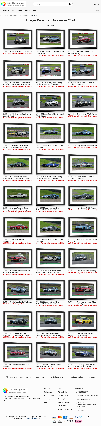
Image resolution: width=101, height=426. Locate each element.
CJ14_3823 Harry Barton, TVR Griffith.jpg (82, 208)
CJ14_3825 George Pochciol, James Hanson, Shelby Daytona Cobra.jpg (16, 209)
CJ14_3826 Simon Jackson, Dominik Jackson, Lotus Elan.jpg (81, 178)
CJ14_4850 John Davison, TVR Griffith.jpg (17, 51)
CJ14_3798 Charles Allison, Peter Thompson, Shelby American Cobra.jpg (49, 334)
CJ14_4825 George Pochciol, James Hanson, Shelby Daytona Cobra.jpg (16, 146)
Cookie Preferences (65, 409)
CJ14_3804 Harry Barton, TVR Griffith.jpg (82, 271)
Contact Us (79, 388)
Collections (6, 10)
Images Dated (13, 15)
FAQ (59, 388)
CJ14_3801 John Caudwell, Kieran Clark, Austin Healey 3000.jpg (82, 303)
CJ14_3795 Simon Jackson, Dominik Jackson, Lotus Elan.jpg (48, 366)
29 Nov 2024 (33, 15)
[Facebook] (88, 418)
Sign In (96, 10)
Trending (27, 10)
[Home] (13, 6)
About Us (47, 388)
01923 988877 (82, 392)
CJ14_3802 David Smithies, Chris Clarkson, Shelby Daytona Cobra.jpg (48, 303)
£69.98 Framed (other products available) (17, 53)
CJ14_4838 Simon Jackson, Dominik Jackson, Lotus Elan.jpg (81, 84)
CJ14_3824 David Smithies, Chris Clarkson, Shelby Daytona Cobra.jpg (48, 209)
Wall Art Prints (4, 15)
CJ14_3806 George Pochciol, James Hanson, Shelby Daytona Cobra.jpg (48, 272)
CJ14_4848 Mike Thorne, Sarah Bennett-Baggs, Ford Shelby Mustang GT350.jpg (17, 84)
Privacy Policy (63, 392)
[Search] (70, 4)
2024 (20, 15)
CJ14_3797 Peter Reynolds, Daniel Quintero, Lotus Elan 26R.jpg (80, 334)
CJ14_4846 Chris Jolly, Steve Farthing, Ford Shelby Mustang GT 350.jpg (49, 84)
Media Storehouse (32, 419)
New (34, 10)
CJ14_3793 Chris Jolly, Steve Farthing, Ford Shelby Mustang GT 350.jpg (81, 366)
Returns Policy (63, 395)
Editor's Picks (17, 10)
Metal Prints (62, 406)
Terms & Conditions (64, 402)
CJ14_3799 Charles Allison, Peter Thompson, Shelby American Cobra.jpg (16, 334)
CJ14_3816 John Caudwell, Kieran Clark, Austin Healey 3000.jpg (17, 272)
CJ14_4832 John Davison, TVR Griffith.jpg (82, 114)
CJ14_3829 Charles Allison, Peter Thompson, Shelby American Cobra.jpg (16, 178)
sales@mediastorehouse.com (87, 396)
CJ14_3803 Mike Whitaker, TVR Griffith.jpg (17, 302)
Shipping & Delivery (64, 399)
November (26, 15)
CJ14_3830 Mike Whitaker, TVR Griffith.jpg (82, 145)
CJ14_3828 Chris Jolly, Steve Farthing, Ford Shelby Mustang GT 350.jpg (49, 178)
